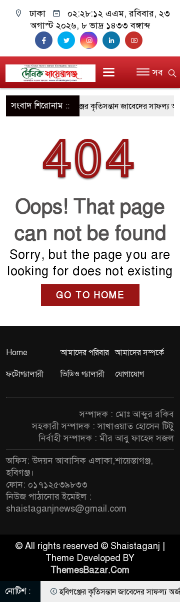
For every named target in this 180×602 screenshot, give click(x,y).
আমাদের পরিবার (84, 353)
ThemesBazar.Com (90, 570)
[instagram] (91, 40)
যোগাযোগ (129, 374)
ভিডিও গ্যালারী (82, 374)
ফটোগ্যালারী (25, 374)
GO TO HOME (90, 295)
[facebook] (46, 40)
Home (17, 353)
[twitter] (69, 40)
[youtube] (135, 40)
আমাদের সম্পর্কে (139, 353)
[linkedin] (113, 40)
